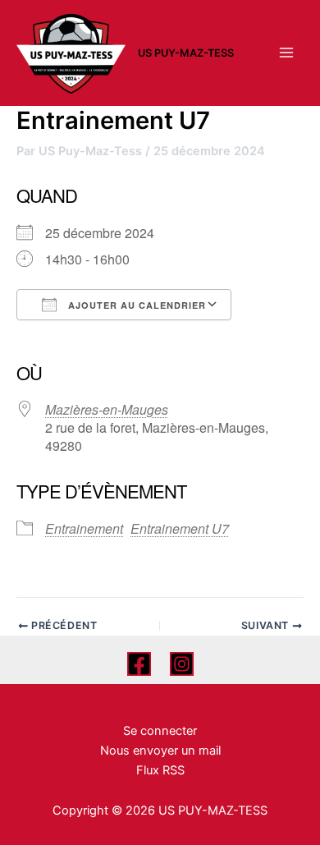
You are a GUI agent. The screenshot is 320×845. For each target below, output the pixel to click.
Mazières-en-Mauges (106, 409)
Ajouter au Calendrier (135, 305)
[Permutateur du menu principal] (286, 52)
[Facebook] (139, 664)
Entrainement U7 (179, 528)
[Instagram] (182, 664)
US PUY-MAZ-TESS (186, 53)
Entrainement (84, 528)
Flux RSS (160, 770)
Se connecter (160, 730)
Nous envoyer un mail (160, 750)
